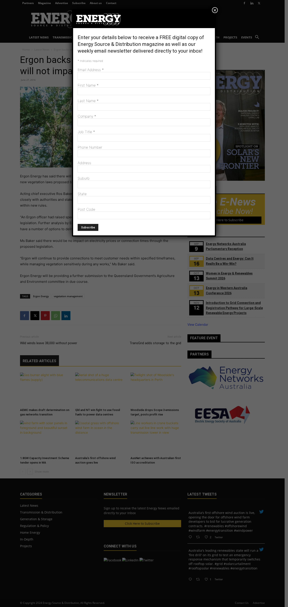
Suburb (84, 178)
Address (84, 163)
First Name (88, 85)
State (82, 194)
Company (87, 116)
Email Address (91, 69)
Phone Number (90, 147)
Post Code (86, 209)
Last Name (88, 100)
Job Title (86, 131)
